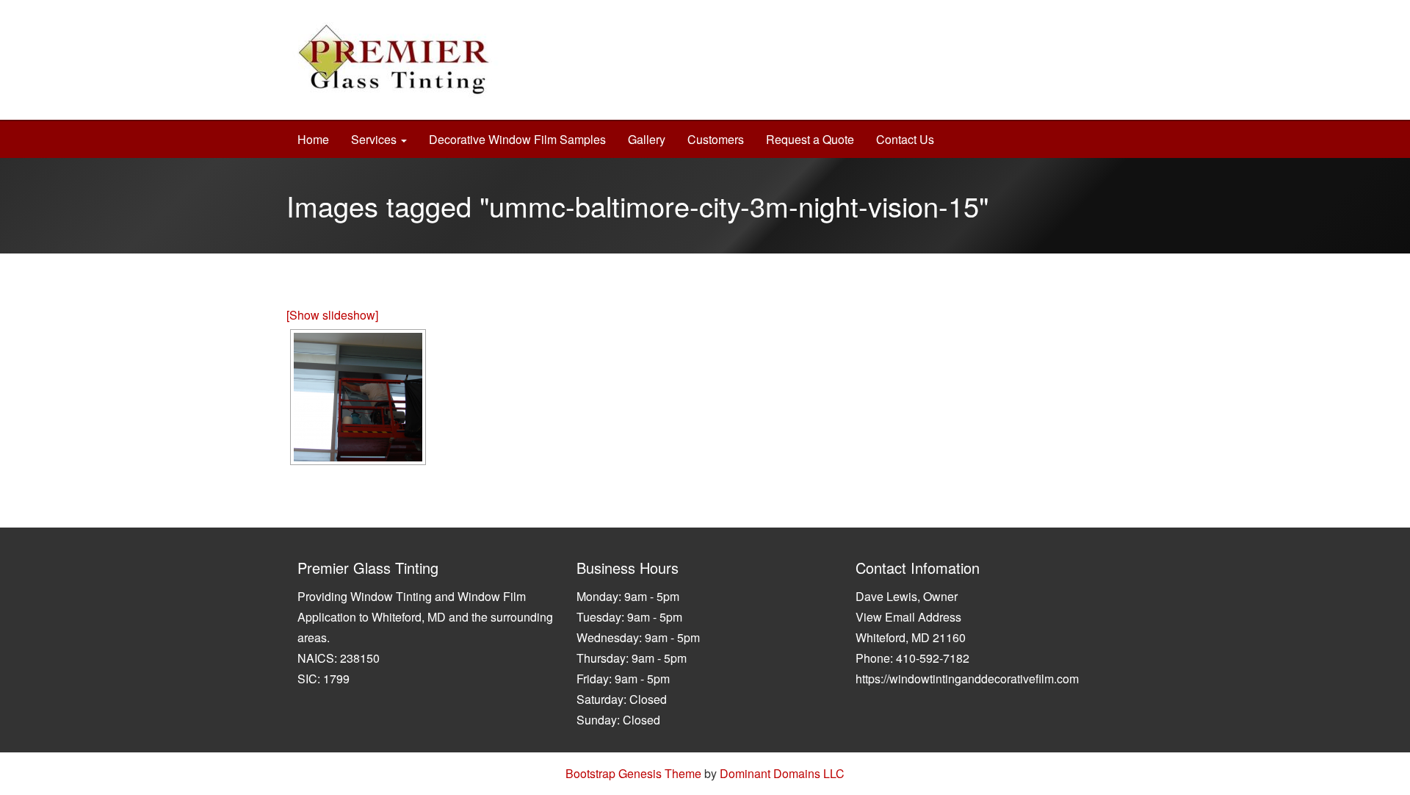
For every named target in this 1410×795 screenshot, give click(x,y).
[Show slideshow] (332, 314)
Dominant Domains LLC (782, 773)
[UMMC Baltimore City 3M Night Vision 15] (358, 397)
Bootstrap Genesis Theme (633, 773)
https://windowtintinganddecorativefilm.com (967, 678)
